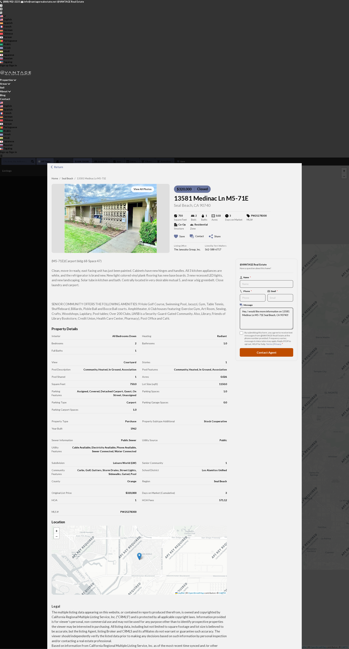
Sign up (4, 65)
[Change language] (3, 16)
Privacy (277, 344)
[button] (139, 556)
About (4, 91)
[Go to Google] (1, 12)
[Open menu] (1, 156)
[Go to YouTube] (1, 8)
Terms (269, 344)
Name (247, 277)
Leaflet (180, 593)
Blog (2, 95)
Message (248, 305)
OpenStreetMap (196, 593)
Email (274, 291)
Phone (247, 291)
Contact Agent (266, 352)
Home (55, 178)
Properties (6, 79)
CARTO (222, 593)
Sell (2, 87)
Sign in (13, 65)
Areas (3, 83)
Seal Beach (67, 178)
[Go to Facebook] (1, 5)
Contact (5, 98)
